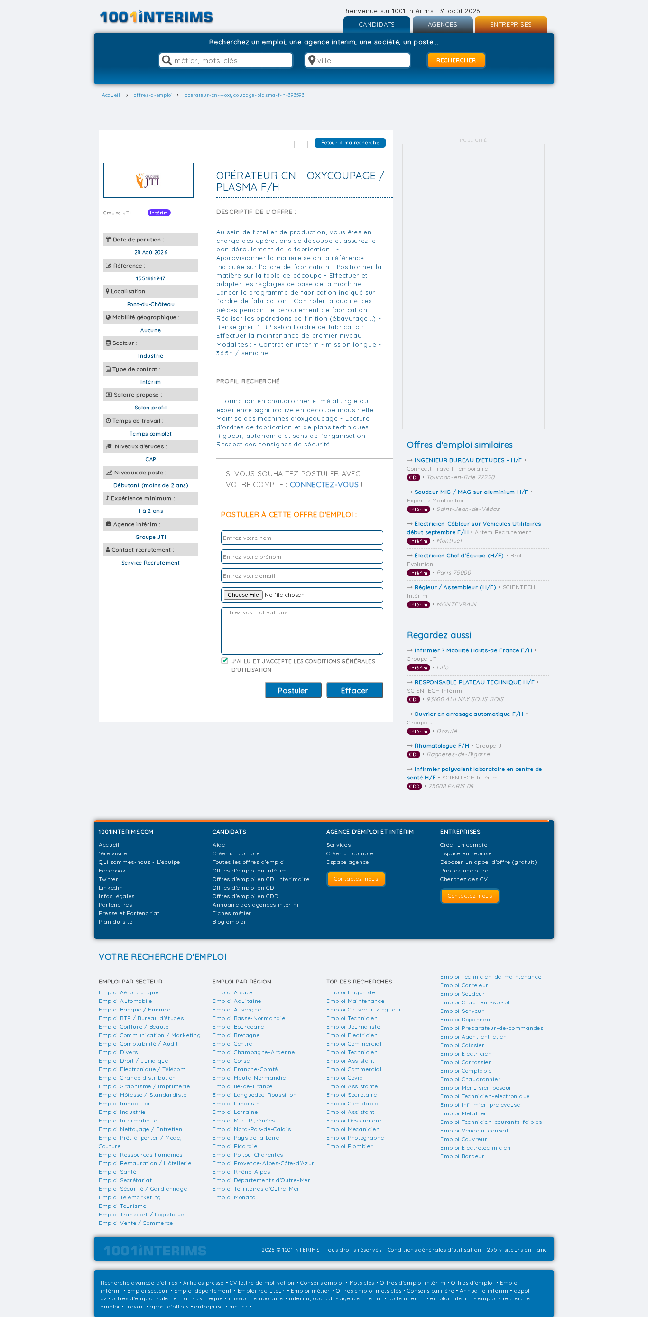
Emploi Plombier (349, 1146)
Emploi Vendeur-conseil (474, 1130)
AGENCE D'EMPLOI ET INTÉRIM (370, 831)
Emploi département (203, 1291)
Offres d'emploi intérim (412, 1283)
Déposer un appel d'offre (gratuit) (488, 861)
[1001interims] (167, 17)
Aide (219, 844)
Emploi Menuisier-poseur (476, 1087)
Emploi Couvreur (464, 1138)
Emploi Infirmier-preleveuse (480, 1104)
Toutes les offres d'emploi (249, 861)
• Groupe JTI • (472, 659)
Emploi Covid (344, 1077)
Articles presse (203, 1283)
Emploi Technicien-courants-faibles (491, 1121)
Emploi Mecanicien (353, 1128)
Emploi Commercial (354, 1043)
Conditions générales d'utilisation (434, 1249)
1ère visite (113, 853)
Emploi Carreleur (464, 985)
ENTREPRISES (511, 24)
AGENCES (443, 24)
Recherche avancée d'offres (139, 1283)
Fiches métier (232, 913)
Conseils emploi (322, 1283)
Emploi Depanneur (466, 1019)
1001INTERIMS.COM (126, 831)
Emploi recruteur (261, 1291)
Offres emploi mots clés (368, 1291)
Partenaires (115, 904)
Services (338, 844)
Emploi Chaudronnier (470, 1079)
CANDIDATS (377, 24)
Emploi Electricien (352, 1035)
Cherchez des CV (464, 878)
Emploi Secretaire (351, 1094)
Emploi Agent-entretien (473, 1036)
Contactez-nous (356, 878)
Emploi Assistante (352, 1086)
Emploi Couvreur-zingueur (364, 1009)
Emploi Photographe (355, 1137)
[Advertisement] (473, 286)
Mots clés (362, 1283)
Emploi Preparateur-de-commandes (492, 1027)
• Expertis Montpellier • (470, 500)
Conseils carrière (430, 1291)
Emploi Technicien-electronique (485, 1096)
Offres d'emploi (472, 1283)
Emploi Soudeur (462, 993)
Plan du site (115, 921)
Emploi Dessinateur (354, 1120)
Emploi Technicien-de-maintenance (490, 976)
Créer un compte (236, 853)
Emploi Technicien (352, 1017)
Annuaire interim (484, 1291)
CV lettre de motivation (262, 1283)
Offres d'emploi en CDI (244, 887)
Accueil (109, 844)
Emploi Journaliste (353, 1026)
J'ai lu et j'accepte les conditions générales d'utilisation (303, 665)
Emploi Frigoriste (351, 992)
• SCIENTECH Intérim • (473, 690)
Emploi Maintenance (355, 1000)
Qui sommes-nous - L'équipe (139, 861)
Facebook (112, 870)
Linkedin (111, 887)
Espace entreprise (466, 853)
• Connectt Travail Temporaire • (467, 468)
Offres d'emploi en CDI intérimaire (261, 878)
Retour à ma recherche (350, 142)
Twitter (109, 878)
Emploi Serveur (462, 1010)
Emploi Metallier (463, 1113)
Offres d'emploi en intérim (250, 870)
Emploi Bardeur (462, 1155)
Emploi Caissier (462, 1044)
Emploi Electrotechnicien (475, 1147)
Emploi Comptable (352, 1103)
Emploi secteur (147, 1291)
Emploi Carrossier (465, 1062)
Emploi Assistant (350, 1060)
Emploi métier (310, 1291)
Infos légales (117, 896)
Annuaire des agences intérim (256, 904)
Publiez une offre (464, 870)
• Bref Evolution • (464, 564)
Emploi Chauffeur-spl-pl (474, 1002)
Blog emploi (229, 921)
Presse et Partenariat (129, 913)
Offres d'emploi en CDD (245, 896)
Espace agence (347, 861)
